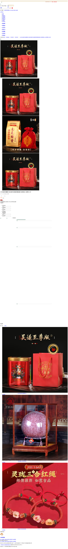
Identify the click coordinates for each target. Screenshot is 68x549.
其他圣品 (7, 37)
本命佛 (17, 10)
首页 (3, 13)
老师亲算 (5, 10)
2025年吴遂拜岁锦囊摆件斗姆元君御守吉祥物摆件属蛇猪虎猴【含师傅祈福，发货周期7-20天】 (35, 37)
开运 (3, 14)
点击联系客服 (2, 537)
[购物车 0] (11, 5)
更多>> (6, 325)
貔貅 (8, 10)
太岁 (10, 10)
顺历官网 (11, 539)
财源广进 (3, 18)
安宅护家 (3, 21)
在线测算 (14, 539)
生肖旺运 (3, 19)
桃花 (14, 10)
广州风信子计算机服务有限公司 (5, 544)
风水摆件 (3, 17)
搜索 (1, 7)
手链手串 (3, 16)
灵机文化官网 (7, 539)
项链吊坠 (3, 15)
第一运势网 (2, 539)
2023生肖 (12, 10)
